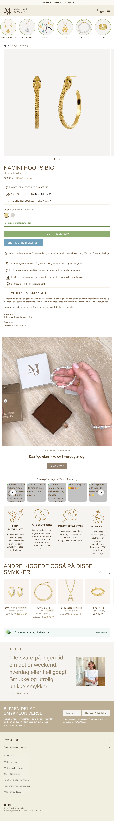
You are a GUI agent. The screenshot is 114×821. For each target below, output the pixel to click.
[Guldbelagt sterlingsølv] (6, 215)
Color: (19, 209)
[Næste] (83, 2)
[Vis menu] (109, 10)
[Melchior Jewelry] (16, 10)
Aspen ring (98, 608)
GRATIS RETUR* (43, 194)
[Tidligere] (31, 2)
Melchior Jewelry (12, 172)
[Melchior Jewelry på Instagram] (10, 805)
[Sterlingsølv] (12, 215)
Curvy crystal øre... (16, 608)
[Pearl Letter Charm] (70, 591)
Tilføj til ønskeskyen (26, 242)
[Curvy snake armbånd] (43, 591)
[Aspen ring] (97, 591)
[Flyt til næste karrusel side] (108, 572)
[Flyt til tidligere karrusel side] (101, 572)
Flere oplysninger (102, 632)
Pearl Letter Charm (70, 608)
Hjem (6, 45)
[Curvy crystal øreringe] (16, 591)
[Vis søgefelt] (97, 10)
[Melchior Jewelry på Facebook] (5, 805)
